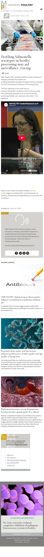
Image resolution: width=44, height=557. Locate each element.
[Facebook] (16, 253)
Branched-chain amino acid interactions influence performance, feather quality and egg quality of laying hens (21, 354)
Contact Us (11, 465)
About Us (10, 455)
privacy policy (19, 542)
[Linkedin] (20, 253)
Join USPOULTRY (13, 463)
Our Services (11, 457)
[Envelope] (27, 253)
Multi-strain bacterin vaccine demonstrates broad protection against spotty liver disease (20, 410)
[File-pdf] (24, 253)
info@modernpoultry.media (22, 540)
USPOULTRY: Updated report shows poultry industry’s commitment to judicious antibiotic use (21, 300)
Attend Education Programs (16, 460)
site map (26, 542)
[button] (41, 9)
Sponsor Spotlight (22, 534)
